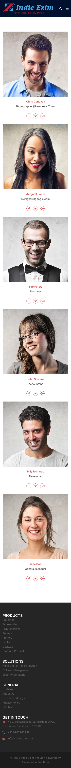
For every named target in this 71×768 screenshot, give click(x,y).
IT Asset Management (16, 670)
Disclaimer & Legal (14, 698)
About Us (8, 693)
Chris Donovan (35, 101)
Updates (7, 689)
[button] (60, 8)
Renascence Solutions (35, 762)
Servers (7, 633)
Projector (8, 619)
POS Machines (11, 628)
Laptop (6, 642)
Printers (7, 637)
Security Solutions (13, 674)
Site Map (8, 707)
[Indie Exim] (28, 8)
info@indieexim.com (20, 738)
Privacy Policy (11, 702)
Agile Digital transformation (19, 665)
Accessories (10, 624)
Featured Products (13, 651)
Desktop (7, 646)
